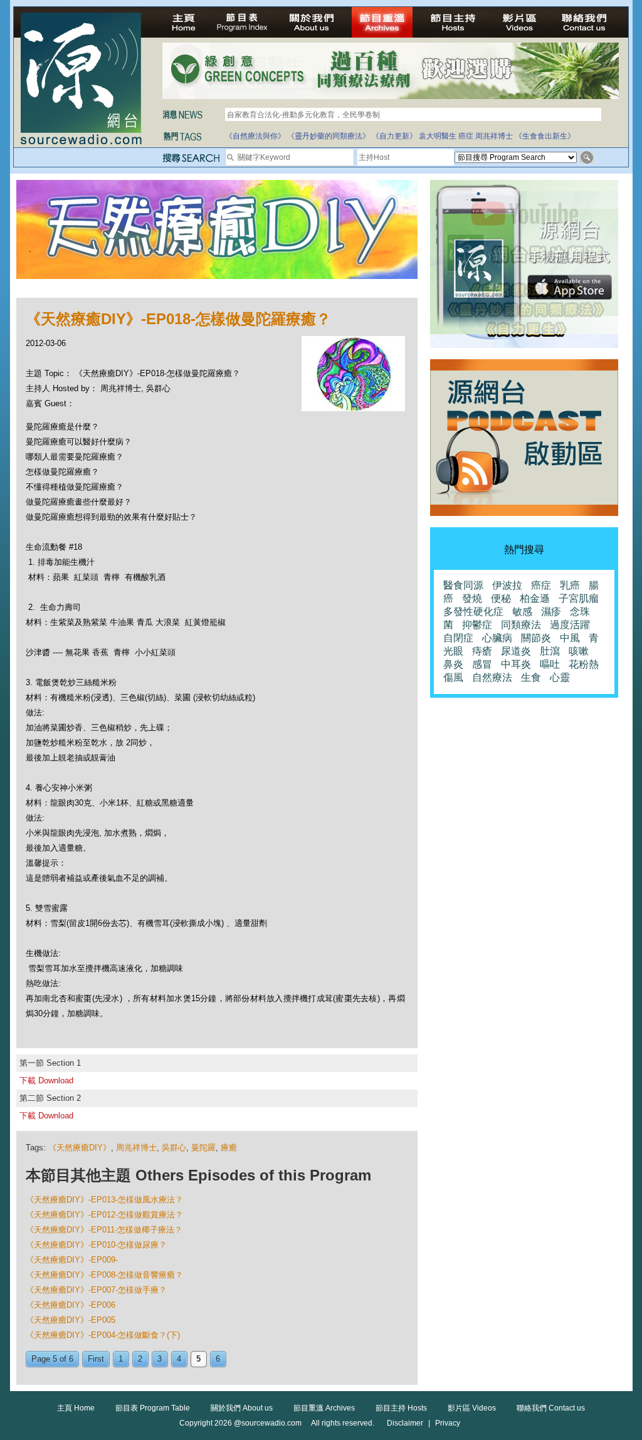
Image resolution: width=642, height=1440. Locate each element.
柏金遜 (535, 598)
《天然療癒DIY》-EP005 (70, 1320)
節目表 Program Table (152, 1408)
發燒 (472, 598)
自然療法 (492, 677)
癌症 (465, 136)
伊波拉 (507, 585)
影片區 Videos (472, 1408)
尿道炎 (516, 651)
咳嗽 (579, 651)
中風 (570, 638)
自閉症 (458, 638)
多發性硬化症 (473, 611)
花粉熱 (584, 664)
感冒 (482, 664)
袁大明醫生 (437, 136)
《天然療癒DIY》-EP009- (72, 1259)
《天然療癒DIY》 (79, 1147)
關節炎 (536, 638)
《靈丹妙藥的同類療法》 (328, 136)
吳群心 (174, 1147)
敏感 (522, 611)
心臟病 (497, 638)
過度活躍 (570, 624)
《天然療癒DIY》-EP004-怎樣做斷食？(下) (103, 1335)
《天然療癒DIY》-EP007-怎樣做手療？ (96, 1290)
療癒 (229, 1147)
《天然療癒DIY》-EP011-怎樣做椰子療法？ (104, 1229)
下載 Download (46, 1080)
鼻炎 (453, 664)
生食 (531, 677)
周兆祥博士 (494, 136)
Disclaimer (405, 1423)
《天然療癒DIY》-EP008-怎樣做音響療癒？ (104, 1275)
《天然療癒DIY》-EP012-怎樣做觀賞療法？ (104, 1214)
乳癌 (570, 585)
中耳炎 (516, 664)
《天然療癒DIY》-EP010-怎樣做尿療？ (96, 1244)
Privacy (447, 1423)
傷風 (453, 677)
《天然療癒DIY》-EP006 (70, 1305)
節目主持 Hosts (401, 1408)
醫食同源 (463, 585)
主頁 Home (76, 1408)
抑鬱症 (477, 624)
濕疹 (551, 611)
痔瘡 (482, 651)
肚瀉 (550, 651)
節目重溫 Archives (324, 1408)
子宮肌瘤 (579, 598)
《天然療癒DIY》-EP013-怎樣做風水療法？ (104, 1199)
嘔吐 (550, 664)
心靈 (560, 677)
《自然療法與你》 (255, 136)
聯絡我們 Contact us (551, 1408)
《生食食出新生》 (545, 136)
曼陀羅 (203, 1147)
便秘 (501, 598)
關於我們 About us (242, 1408)
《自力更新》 (394, 136)
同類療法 (521, 624)
